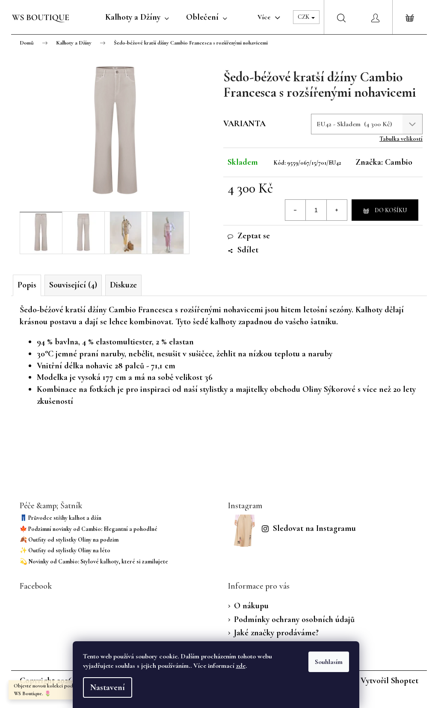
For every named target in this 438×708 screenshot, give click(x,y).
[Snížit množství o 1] (295, 210)
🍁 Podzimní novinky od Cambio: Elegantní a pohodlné (88, 529)
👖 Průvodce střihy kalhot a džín (60, 518)
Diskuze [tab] (123, 285)
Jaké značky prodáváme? (276, 633)
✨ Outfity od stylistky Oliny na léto (65, 550)
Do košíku (391, 210)
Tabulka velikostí (401, 138)
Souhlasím (329, 662)
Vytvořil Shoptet (389, 680)
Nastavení (107, 687)
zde (241, 665)
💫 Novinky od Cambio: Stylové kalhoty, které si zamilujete (94, 561)
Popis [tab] (27, 285)
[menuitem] (137, 17)
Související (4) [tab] (73, 285)
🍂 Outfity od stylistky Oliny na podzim (69, 539)
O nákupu (251, 606)
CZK (304, 17)
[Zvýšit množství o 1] (336, 210)
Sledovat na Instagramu (314, 528)
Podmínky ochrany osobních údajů (294, 619)
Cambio (398, 162)
